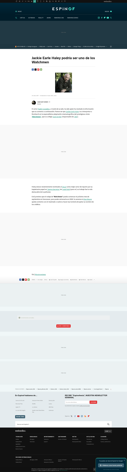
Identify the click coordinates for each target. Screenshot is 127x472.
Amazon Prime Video (37, 400)
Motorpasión (75, 439)
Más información (63, 470)
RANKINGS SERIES (72, 18)
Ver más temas (20, 416)
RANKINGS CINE (59, 18)
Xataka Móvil (19, 441)
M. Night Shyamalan (100, 46)
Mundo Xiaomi (19, 449)
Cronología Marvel (98, 389)
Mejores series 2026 (30, 389)
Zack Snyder (57, 117)
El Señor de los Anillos (88, 46)
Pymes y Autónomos (105, 441)
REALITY (40, 18)
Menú (20, 11)
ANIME (49, 18)
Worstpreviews (40, 274)
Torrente (57, 46)
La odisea (34, 407)
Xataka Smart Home (20, 446)
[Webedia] (20, 431)
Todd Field (66, 189)
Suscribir (93, 402)
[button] (43, 102)
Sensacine (46, 439)
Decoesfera (89, 441)
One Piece (50, 46)
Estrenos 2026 (54, 389)
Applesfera (18, 444)
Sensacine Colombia (49, 462)
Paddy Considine (44, 109)
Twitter (111, 18)
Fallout (69, 46)
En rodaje (40, 279)
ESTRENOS (31, 18)
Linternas (51, 410)
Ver (64, 326)
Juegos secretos (64, 279)
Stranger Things (77, 46)
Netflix (34, 404)
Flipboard (105, 18)
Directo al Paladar (62, 439)
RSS (85, 415)
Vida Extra (32, 441)
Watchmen (74, 279)
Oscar (64, 187)
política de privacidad (85, 406)
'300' (75, 117)
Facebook (102, 18)
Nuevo (107, 11)
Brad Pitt (63, 46)
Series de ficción (20, 400)
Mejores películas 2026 (43, 389)
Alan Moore (87, 199)
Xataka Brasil (19, 462)
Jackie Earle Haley (72, 111)
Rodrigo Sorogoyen (32, 46)
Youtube (108, 18)
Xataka (17, 439)
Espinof (63, 8)
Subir (106, 431)
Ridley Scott (42, 46)
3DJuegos (32, 439)
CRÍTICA (22, 18)
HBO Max (51, 407)
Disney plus (52, 400)
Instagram (99, 18)
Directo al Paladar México (62, 460)
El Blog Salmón (104, 439)
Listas (50, 404)
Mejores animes (87, 389)
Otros (45, 279)
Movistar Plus (19, 404)
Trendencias (89, 439)
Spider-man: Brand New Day (38, 411)
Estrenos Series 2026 (64, 389)
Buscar (108, 424)
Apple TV (18, 407)
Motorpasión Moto (76, 441)
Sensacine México (48, 459)
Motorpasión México (77, 459)
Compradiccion (90, 444)
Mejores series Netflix (76, 389)
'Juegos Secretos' (53, 189)
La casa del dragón (20, 410)
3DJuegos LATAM (33, 459)
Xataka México (19, 459)
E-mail (41, 70)
